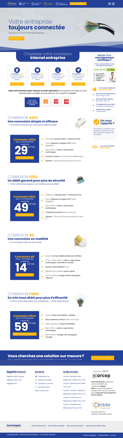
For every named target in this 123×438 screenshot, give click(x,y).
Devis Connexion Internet (75, 425)
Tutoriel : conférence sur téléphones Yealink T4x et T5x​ (74, 399)
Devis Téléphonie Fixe (39, 425)
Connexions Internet (45, 383)
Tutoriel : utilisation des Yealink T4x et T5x (74, 385)
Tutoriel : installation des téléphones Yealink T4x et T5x (74, 378)
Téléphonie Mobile (45, 380)
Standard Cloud (43, 387)
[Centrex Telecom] (11, 3)
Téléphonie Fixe (43, 376)
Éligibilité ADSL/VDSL (14, 380)
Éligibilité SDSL (12, 383)
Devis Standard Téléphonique (96, 425)
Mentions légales (89, 435)
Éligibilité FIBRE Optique (15, 376)
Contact (113, 435)
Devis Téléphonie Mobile (56, 425)
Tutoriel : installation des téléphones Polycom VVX (72, 406)
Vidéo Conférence (42, 391)
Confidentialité (102, 435)
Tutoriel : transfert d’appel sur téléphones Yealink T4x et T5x (74, 392)
